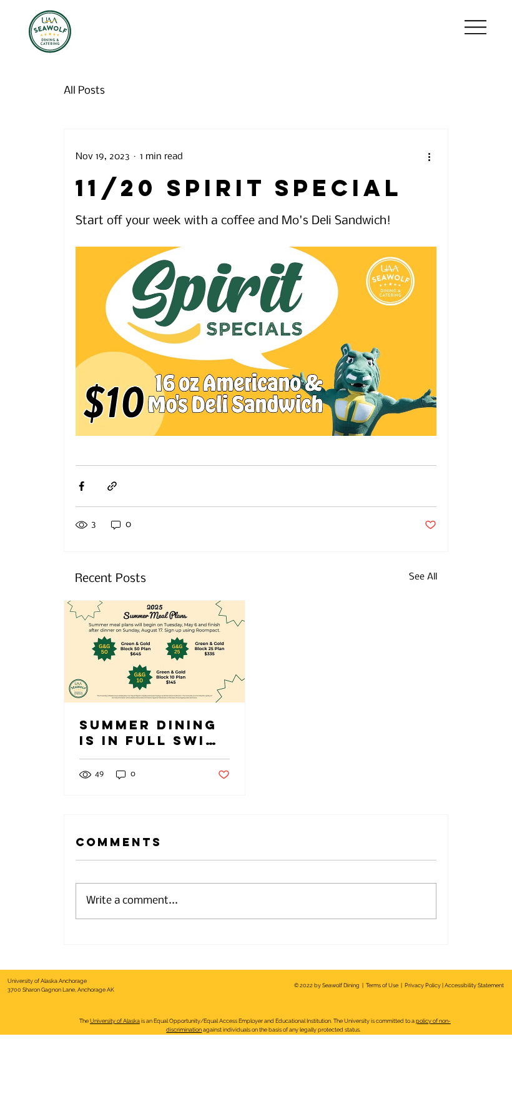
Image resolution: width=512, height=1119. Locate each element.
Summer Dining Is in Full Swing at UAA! (154, 732)
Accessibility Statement (474, 985)
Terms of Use (382, 985)
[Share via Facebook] (81, 486)
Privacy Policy (422, 985)
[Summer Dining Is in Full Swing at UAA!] (154, 651)
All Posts (84, 91)
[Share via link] (112, 486)
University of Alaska (115, 1021)
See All (423, 577)
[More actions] (428, 156)
